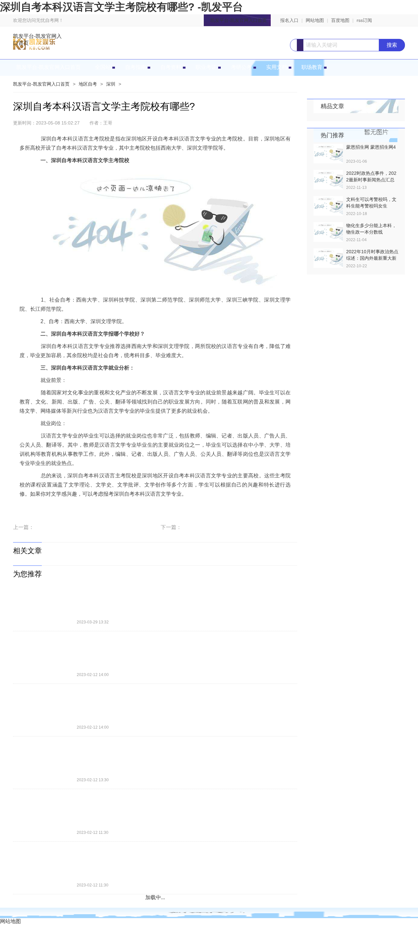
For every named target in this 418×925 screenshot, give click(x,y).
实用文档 (276, 67)
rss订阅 (364, 20)
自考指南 (135, 67)
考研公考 (241, 67)
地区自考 (88, 84)
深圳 (110, 84)
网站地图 (315, 20)
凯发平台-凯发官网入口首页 (238, 20)
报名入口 (289, 20)
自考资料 (170, 67)
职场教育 (311, 67)
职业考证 (206, 67)
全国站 (103, 67)
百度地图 (340, 20)
